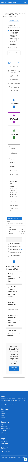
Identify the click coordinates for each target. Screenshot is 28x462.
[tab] (14, 63)
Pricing (3, 413)
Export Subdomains (14, 218)
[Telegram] (5, 451)
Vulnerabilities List (5, 428)
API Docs (3, 430)
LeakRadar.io (4, 434)
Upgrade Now (14, 368)
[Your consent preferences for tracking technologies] (25, 459)
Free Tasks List (5, 426)
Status (3, 432)
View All (14, 202)
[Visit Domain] (24, 14)
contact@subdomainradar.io (8, 404)
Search (8, 221)
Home (2, 411)
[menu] (25, 2)
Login (2, 415)
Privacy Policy (4, 443)
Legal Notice (4, 441)
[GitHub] (9, 451)
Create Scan (14, 20)
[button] (14, 53)
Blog (2, 424)
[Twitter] (2, 451)
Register (3, 417)
